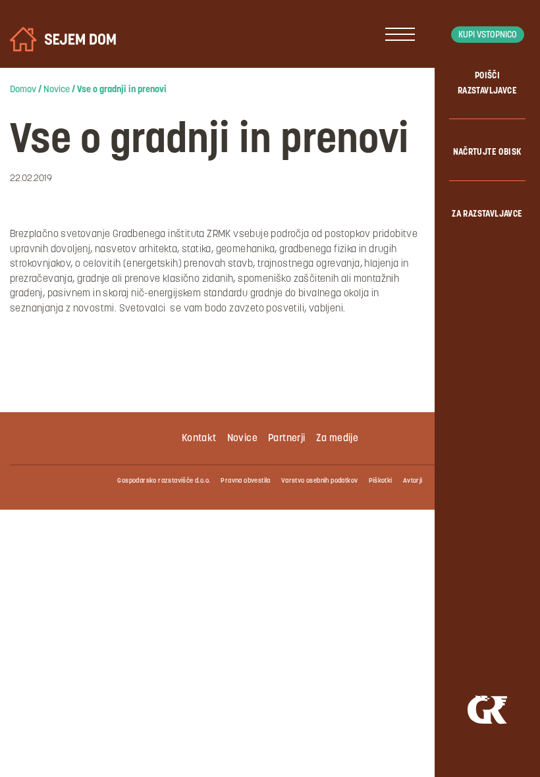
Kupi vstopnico (487, 35)
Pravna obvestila (245, 481)
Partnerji (287, 439)
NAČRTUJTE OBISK (487, 152)
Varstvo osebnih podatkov (319, 481)
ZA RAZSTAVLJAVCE (487, 214)
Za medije (337, 439)
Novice (56, 90)
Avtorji (413, 481)
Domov (23, 90)
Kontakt (199, 439)
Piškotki (380, 481)
